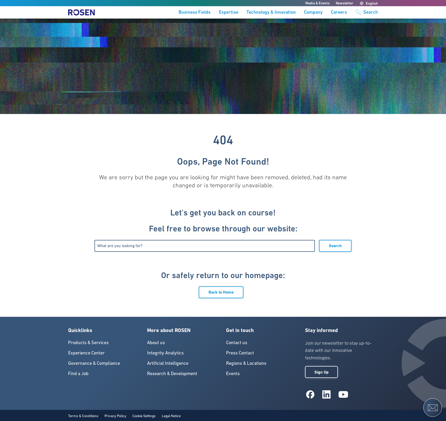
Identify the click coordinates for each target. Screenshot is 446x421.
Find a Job (78, 373)
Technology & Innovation (271, 12)
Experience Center (86, 352)
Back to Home (221, 292)
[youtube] (343, 394)
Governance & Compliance (94, 363)
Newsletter (344, 3)
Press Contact (240, 352)
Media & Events (317, 3)
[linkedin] (327, 394)
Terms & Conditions (83, 416)
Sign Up (321, 372)
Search (335, 245)
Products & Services (88, 342)
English (372, 3)
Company (313, 12)
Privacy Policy (115, 416)
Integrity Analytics (165, 352)
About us (156, 342)
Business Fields (195, 12)
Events (233, 373)
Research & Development (172, 373)
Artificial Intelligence (167, 363)
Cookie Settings (144, 416)
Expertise (228, 12)
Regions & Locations (246, 363)
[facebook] (310, 394)
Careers (339, 12)
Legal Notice (171, 416)
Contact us (236, 342)
